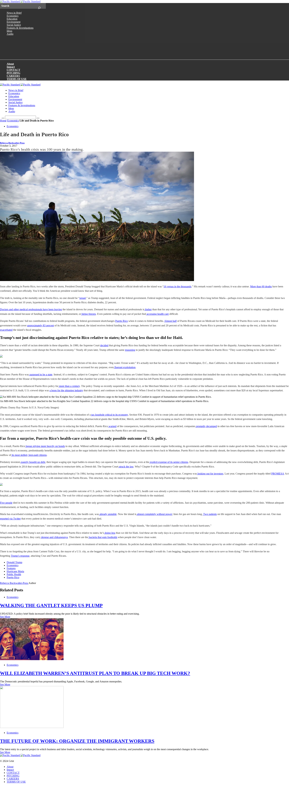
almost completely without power (154, 514)
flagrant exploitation (124, 367)
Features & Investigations (20, 27)
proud (82, 298)
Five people (6, 502)
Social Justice (14, 24)
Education (12, 18)
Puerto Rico (121, 321)
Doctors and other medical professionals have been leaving (31, 309)
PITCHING (13, 72)
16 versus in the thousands (177, 286)
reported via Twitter (10, 518)
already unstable (108, 514)
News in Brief (14, 12)
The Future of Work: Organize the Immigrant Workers (77, 741)
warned (112, 426)
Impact (11, 66)
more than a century (69, 386)
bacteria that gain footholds (103, 537)
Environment (13, 21)
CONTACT (13, 69)
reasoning (130, 349)
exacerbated (6, 329)
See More (5, 616)
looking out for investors (210, 473)
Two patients (210, 514)
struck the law (126, 466)
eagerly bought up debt (33, 462)
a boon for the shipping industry (66, 390)
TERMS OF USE (17, 78)
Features (11, 568)
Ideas (9, 30)
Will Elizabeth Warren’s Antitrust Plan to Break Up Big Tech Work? (95, 673)
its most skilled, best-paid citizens (29, 455)
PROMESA (277, 473)
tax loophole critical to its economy (109, 414)
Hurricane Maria (15, 571)
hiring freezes (89, 313)
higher (148, 309)
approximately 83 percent (40, 325)
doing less (110, 532)
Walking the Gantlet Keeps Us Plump (51, 605)
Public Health (14, 574)
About (10, 63)
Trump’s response (20, 555)
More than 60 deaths (261, 286)
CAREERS (13, 75)
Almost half (170, 321)
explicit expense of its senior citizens (169, 462)
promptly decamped (206, 426)
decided (104, 345)
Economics (12, 15)
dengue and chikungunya (54, 537)
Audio (10, 33)
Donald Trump (14, 562)
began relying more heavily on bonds (45, 446)
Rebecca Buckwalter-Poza (12, 143)
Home (3, 120)
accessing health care (158, 313)
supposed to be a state (40, 374)
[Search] (39, 6)
